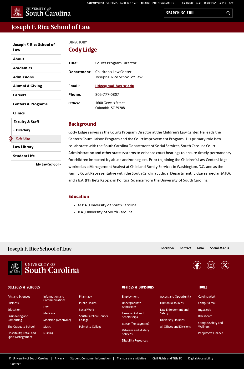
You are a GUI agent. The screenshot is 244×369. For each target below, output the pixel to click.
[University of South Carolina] (43, 268)
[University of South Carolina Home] (41, 12)
